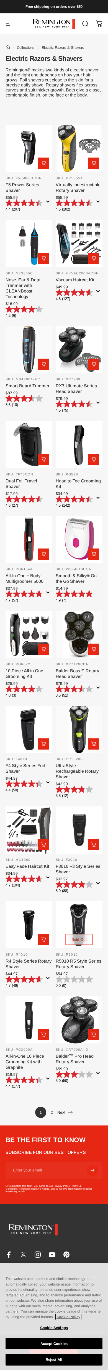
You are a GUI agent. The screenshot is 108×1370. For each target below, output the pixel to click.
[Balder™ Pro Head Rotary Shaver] (79, 1019)
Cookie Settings (54, 1328)
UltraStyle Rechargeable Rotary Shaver (77, 771)
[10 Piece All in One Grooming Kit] (29, 634)
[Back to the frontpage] (8, 47)
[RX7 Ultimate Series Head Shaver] (79, 349)
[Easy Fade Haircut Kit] (29, 830)
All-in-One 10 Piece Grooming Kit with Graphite (25, 1062)
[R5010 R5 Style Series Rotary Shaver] (79, 924)
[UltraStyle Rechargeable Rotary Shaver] (79, 729)
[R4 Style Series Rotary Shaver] (29, 924)
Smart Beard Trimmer (28, 385)
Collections (26, 47)
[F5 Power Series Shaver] (29, 148)
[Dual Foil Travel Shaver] (29, 444)
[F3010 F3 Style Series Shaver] (79, 830)
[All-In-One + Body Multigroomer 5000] (29, 539)
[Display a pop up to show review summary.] (49, 203)
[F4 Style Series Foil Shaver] (29, 729)
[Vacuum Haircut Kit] (79, 243)
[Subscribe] (92, 1170)
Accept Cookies (54, 1344)
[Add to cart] (43, 163)
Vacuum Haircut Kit (75, 279)
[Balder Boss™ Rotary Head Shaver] (79, 634)
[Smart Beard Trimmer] (29, 349)
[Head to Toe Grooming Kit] (79, 444)
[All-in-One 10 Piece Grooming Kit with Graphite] (29, 1019)
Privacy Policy (62, 1186)
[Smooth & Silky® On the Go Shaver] (79, 539)
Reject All (54, 1359)
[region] (54, 1316)
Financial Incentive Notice (34, 1188)
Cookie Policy (68, 1317)
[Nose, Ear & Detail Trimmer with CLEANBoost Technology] (29, 243)
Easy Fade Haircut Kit (27, 866)
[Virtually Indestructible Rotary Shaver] (79, 148)
